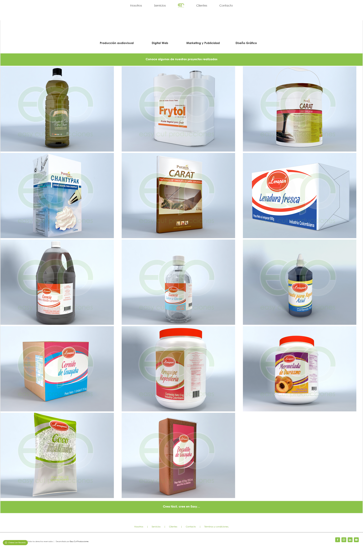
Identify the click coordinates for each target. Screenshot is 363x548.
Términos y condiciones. (216, 526)
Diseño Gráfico (246, 43)
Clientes (173, 526)
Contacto (191, 526)
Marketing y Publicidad (203, 43)
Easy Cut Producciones (79, 541)
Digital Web (160, 43)
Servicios (156, 526)
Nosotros (138, 526)
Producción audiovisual (117, 43)
